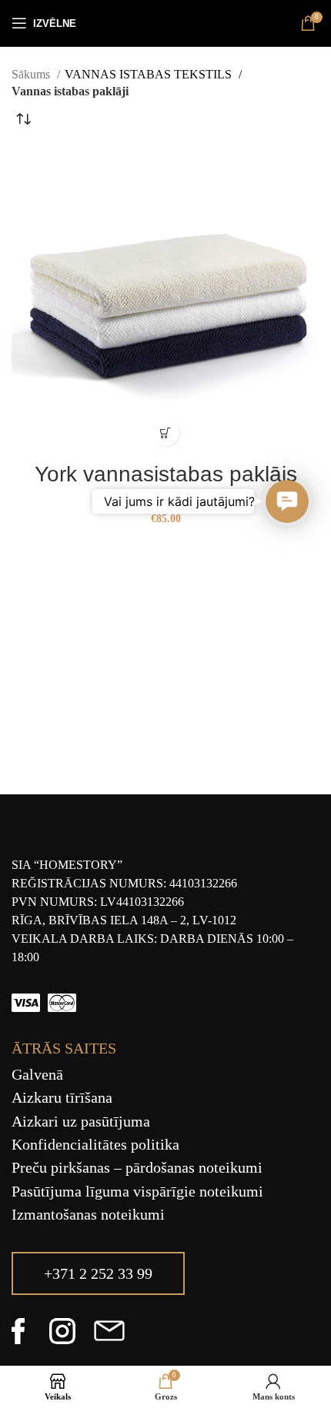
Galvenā (37, 1074)
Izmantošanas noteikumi (88, 1214)
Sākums (32, 74)
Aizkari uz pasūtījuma (81, 1121)
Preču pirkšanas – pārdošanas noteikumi (137, 1167)
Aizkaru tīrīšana (62, 1097)
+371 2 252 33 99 (98, 1273)
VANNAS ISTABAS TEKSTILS (150, 74)
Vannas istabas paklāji (165, 500)
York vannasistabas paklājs (166, 474)
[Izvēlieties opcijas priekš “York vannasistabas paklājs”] (165, 432)
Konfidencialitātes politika (95, 1144)
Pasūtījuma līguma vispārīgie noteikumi (137, 1191)
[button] (287, 501)
